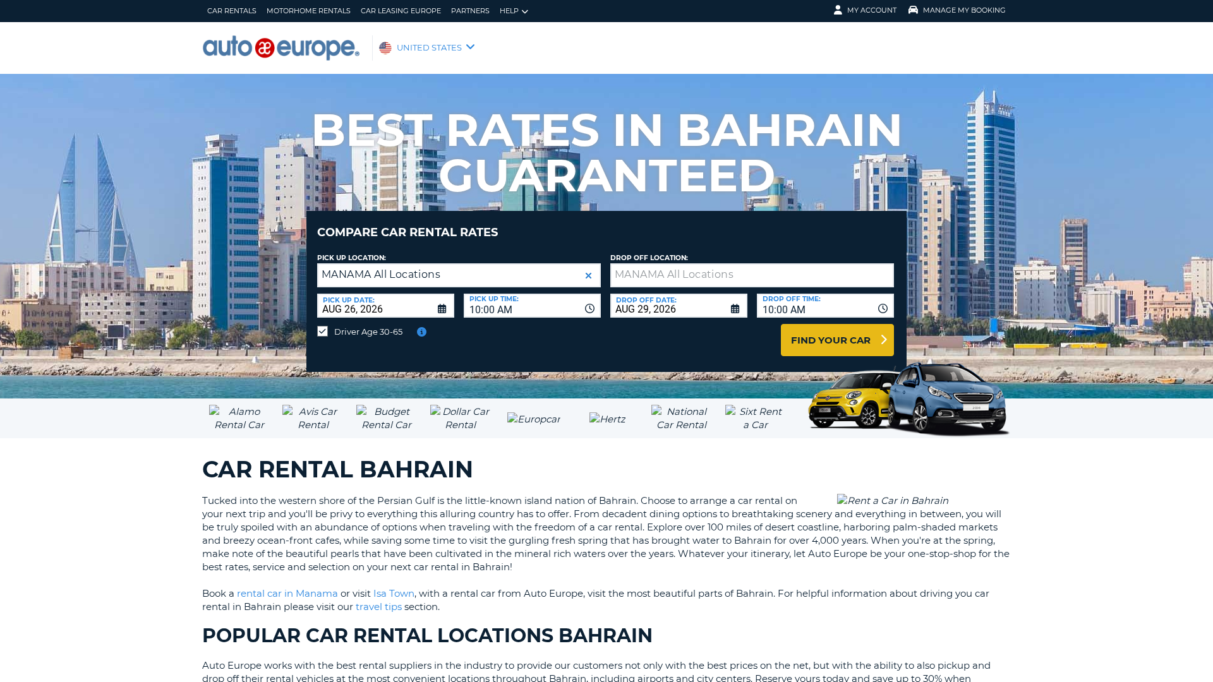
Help (509, 10)
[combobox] (532, 305)
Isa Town (393, 593)
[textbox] (752, 275)
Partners (470, 10)
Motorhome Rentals (309, 10)
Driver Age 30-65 (368, 331)
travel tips (379, 607)
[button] (588, 276)
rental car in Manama (287, 593)
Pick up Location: (351, 258)
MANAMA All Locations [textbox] (381, 274)
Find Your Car (831, 340)
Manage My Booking (964, 10)
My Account (871, 10)
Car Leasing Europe (401, 10)
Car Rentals (231, 10)
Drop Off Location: (649, 258)
